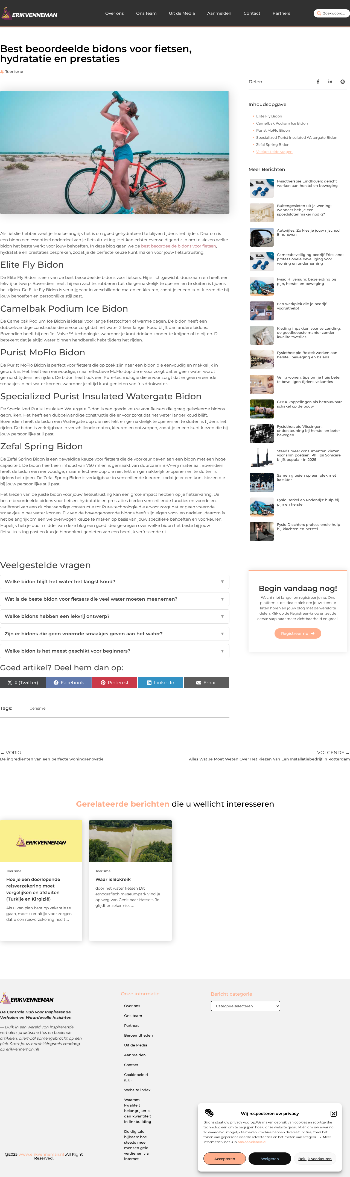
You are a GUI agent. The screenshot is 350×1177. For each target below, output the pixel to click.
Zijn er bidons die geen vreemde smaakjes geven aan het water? (115, 633)
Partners (281, 13)
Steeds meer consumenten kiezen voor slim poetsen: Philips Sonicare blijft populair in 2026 (309, 455)
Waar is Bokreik (113, 879)
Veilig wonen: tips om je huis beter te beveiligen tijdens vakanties (309, 379)
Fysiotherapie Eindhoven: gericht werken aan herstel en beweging (307, 183)
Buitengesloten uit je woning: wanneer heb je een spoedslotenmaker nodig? (304, 209)
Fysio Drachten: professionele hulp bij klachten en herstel (308, 526)
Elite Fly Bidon (269, 116)
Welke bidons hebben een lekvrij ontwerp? (115, 616)
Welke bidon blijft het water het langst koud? (115, 581)
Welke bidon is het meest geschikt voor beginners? (115, 651)
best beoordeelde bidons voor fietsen (178, 246)
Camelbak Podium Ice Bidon (282, 123)
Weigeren (270, 1159)
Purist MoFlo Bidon (273, 130)
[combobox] (332, 13)
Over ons (114, 13)
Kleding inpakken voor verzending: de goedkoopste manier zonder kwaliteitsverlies (309, 332)
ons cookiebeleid (252, 1142)
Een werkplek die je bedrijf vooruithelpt (301, 306)
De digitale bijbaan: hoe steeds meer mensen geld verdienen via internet (136, 1145)
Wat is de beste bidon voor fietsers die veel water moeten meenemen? (115, 599)
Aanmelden (219, 13)
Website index (137, 1090)
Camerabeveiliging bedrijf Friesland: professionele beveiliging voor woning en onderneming (310, 258)
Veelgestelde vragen (274, 151)
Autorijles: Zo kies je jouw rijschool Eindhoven (308, 232)
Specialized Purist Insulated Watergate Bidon (296, 137)
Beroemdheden (138, 1035)
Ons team (146, 13)
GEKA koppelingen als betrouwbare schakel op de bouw (310, 404)
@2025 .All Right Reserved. (44, 1156)
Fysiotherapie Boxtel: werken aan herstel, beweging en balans (307, 354)
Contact (252, 13)
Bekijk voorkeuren (315, 1159)
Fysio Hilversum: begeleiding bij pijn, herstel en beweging (306, 281)
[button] (333, 1113)
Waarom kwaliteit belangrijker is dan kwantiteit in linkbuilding (137, 1111)
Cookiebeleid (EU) (136, 1077)
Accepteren (224, 1159)
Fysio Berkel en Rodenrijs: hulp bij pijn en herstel (308, 502)
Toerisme (14, 71)
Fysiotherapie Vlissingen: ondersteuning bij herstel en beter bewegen (308, 430)
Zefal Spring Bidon (273, 144)
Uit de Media (182, 13)
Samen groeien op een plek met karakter (306, 477)
